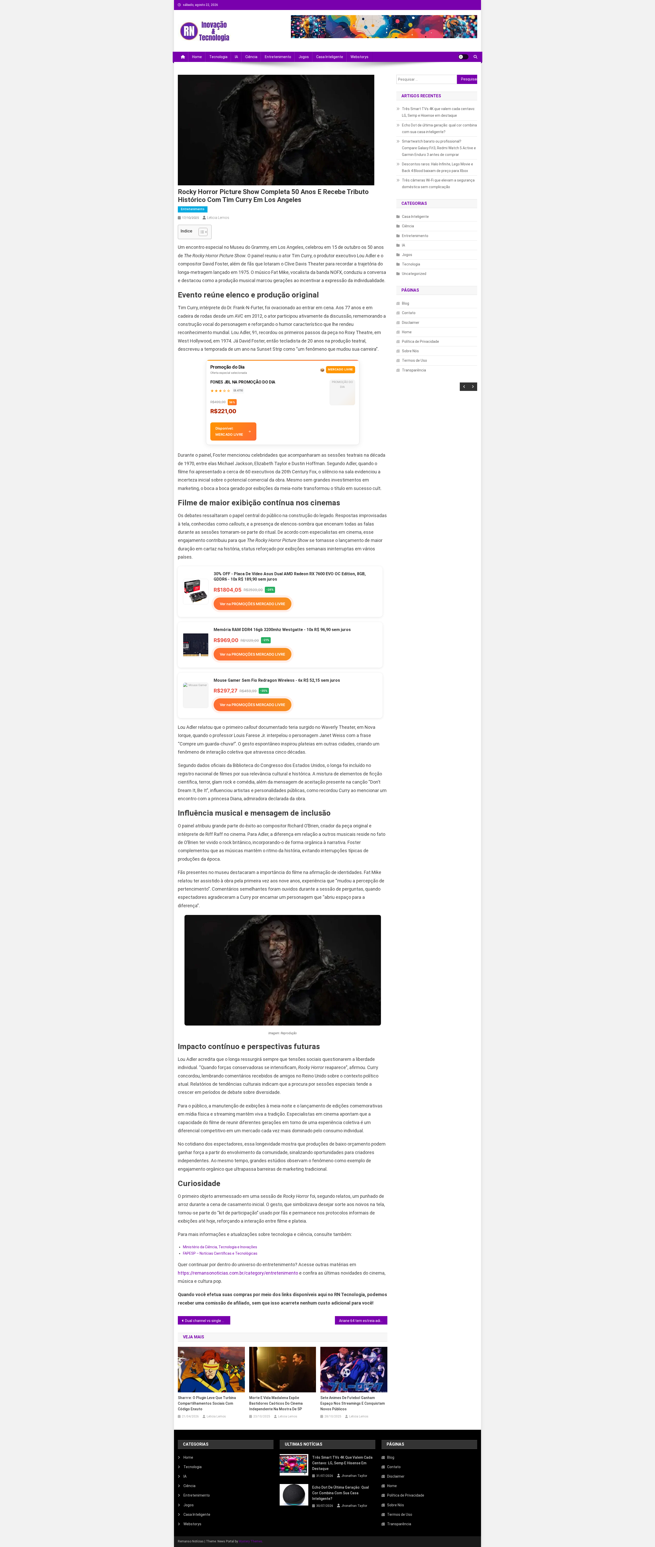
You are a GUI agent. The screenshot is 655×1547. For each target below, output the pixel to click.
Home (197, 57)
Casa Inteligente (329, 57)
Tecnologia (218, 57)
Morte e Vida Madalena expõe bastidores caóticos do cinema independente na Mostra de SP (276, 1403)
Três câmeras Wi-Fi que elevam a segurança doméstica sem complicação (438, 183)
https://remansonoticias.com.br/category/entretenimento (238, 1273)
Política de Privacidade (420, 341)
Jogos (304, 57)
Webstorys (359, 57)
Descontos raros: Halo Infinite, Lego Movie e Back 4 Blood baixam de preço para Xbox (437, 167)
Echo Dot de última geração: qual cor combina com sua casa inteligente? (439, 128)
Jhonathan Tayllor (354, 1476)
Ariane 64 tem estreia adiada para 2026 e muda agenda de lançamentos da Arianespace (363, 1321)
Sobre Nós (410, 351)
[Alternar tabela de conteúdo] (200, 232)
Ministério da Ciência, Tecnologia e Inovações (220, 1247)
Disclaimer (410, 323)
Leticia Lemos (218, 218)
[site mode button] (463, 56)
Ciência (251, 57)
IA (236, 57)
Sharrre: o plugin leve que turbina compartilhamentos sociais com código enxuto (207, 1403)
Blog (405, 303)
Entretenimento (278, 57)
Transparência (414, 370)
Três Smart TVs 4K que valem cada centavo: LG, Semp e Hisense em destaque (438, 112)
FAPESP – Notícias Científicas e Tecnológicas (220, 1253)
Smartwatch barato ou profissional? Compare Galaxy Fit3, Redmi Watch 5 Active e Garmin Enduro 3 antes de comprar (439, 148)
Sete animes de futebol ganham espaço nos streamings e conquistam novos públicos (352, 1403)
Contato (409, 313)
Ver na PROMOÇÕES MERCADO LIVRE (252, 604)
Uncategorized (414, 274)
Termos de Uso (414, 360)
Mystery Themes (250, 1541)
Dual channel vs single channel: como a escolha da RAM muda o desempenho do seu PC (207, 1321)
